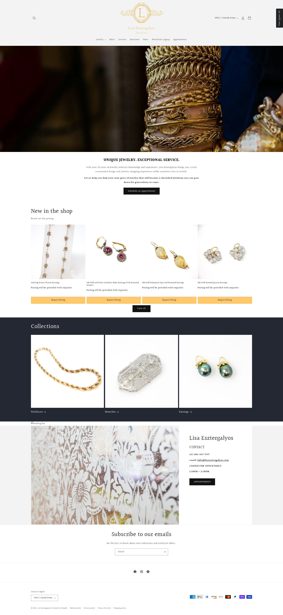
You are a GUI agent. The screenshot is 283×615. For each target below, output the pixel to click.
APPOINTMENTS (202, 482)
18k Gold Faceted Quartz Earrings (212, 282)
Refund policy (75, 608)
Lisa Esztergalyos (44, 608)
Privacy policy (89, 608)
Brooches (110, 412)
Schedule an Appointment (141, 191)
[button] (34, 18)
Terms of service (104, 608)
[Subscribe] (164, 551)
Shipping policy (120, 608)
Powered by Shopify (59, 608)
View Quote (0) (279, 18)
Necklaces (37, 412)
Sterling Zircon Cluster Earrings (45, 282)
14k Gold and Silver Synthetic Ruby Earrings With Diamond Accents (113, 283)
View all (141, 308)
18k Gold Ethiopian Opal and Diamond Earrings (163, 282)
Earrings (184, 412)
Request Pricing (58, 300)
